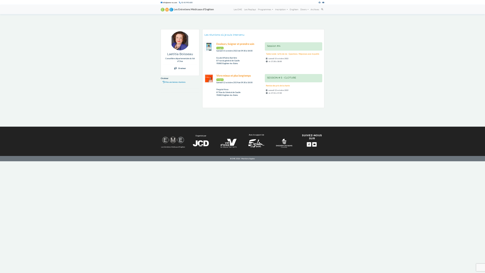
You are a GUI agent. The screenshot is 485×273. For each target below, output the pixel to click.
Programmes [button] (265, 9)
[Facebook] (318, 2)
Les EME (238, 9)
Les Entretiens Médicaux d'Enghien (193, 9)
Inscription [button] (280, 9)
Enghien (294, 9)
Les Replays (250, 9)
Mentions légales (248, 158)
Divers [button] (303, 9)
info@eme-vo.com (170, 2)
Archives (315, 9)
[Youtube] (322, 2)
